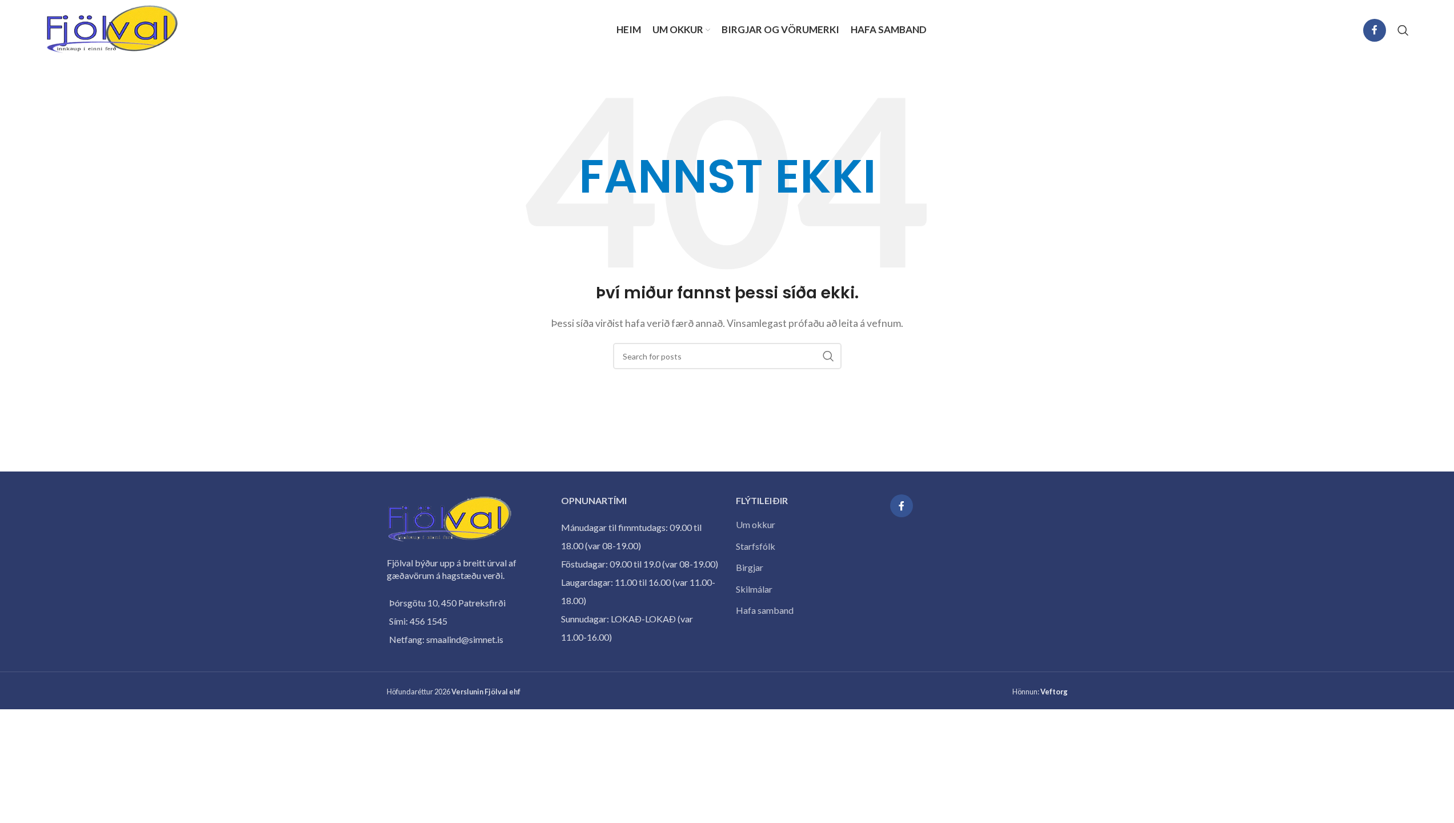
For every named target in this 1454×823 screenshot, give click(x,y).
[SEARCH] (828, 356)
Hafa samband (765, 610)
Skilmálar (754, 589)
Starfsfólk (755, 546)
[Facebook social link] (1374, 30)
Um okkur (755, 524)
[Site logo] (112, 28)
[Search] (1403, 30)
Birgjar (749, 567)
